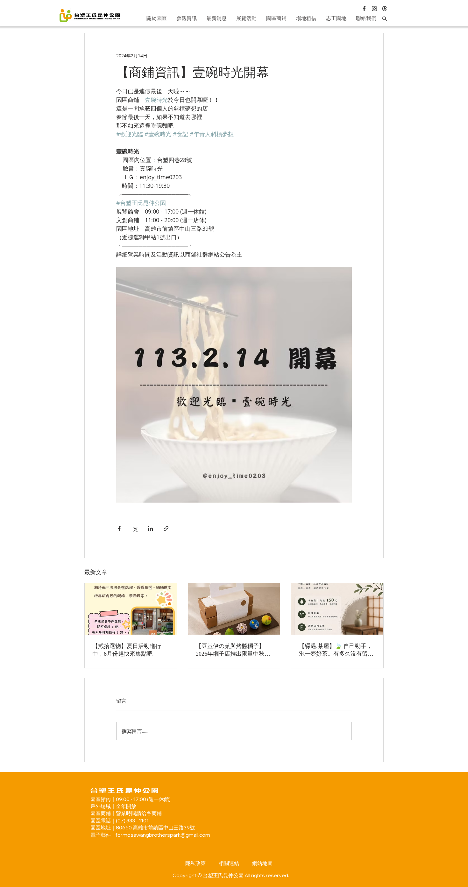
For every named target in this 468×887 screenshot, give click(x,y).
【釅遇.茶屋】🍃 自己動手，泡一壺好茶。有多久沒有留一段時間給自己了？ (336, 650)
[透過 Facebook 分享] (119, 528)
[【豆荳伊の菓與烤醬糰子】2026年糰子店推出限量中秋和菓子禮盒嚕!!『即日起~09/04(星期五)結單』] (234, 609)
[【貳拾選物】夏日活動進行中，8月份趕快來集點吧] (131, 609)
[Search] (384, 19)
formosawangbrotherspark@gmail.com (163, 835)
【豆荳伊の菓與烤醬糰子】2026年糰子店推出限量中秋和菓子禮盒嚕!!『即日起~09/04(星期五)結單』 (233, 650)
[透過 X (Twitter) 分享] (135, 528)
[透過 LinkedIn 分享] (150, 528)
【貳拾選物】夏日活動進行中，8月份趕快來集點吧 (126, 650)
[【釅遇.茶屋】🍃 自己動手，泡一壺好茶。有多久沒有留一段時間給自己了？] (337, 609)
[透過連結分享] (166, 528)
